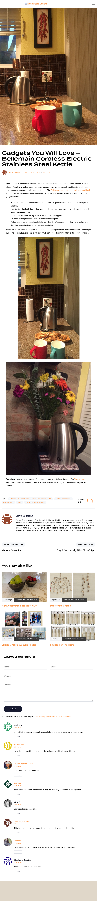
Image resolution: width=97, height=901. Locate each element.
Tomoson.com (80, 479)
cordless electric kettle (63, 499)
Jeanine (17, 841)
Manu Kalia (19, 745)
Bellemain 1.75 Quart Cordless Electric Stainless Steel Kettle (30, 499)
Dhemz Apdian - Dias (23, 764)
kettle (19, 502)
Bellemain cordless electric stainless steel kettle (71, 190)
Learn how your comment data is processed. (53, 716)
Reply (18, 736)
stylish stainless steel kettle (35, 502)
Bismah (17, 783)
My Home (46, 172)
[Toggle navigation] (79, 4)
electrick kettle (8, 502)
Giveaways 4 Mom (22, 822)
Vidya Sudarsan (15, 172)
